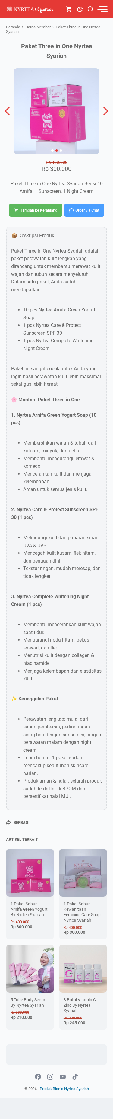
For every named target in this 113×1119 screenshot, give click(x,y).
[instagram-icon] (50, 1077)
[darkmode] (80, 8)
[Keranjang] (69, 9)
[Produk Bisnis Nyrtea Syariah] (30, 9)
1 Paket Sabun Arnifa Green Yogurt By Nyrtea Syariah (29, 909)
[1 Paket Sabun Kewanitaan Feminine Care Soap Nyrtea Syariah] (83, 873)
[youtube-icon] (62, 1077)
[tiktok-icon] (75, 1077)
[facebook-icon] (37, 1077)
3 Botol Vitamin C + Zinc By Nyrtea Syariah (81, 1005)
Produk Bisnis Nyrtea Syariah (64, 1088)
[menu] (102, 9)
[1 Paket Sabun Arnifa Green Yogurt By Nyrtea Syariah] (30, 873)
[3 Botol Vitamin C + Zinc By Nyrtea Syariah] (83, 969)
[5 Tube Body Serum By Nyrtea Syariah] (30, 969)
